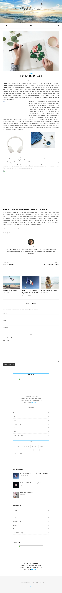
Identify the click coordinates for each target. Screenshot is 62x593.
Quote (36, 450)
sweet (43, 450)
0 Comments (55, 233)
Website (5, 327)
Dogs (41, 446)
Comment (6, 340)
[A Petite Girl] (31, 9)
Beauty (19, 228)
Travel (14, 431)
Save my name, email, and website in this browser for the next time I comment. (25, 337)
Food (25, 228)
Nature (15, 428)
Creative (31, 73)
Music (30, 450)
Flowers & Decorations (49, 290)
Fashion (15, 416)
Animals (6, 228)
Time (15, 453)
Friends (22, 450)
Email (5, 320)
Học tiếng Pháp (17, 424)
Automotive (13, 228)
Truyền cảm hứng (18, 435)
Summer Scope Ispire (10, 290)
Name (5, 313)
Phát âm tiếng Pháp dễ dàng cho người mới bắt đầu (30, 292)
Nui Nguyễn (7, 233)
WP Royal (42, 582)
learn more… (34, 402)
